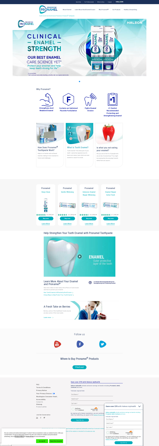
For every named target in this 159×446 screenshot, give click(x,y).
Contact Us (39, 402)
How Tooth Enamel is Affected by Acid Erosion (58, 292)
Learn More (46, 224)
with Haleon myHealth (121, 406)
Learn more (47, 317)
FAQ (37, 384)
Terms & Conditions (43, 387)
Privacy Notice (41, 390)
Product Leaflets (41, 407)
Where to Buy (100, 2)
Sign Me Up (80, 420)
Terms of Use (30, 436)
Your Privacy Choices (44, 393)
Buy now (46, 218)
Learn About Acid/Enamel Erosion (85, 9)
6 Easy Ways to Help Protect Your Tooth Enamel (58, 295)
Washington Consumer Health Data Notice (47, 396)
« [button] (2, 53)
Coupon (110, 2)
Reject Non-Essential (56, 441)
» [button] (157, 53)
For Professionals (89, 2)
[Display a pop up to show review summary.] (53, 215)
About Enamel (67, 9)
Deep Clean (45, 192)
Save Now (78, 2)
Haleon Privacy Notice (100, 415)
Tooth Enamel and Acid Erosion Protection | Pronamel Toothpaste (57, 16)
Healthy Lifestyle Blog (130, 9)
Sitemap (39, 404)
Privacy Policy (19, 436)
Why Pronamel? (104, 9)
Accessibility (40, 399)
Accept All (42, 441)
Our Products (116, 9)
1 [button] (79, 81)
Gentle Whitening (67, 192)
